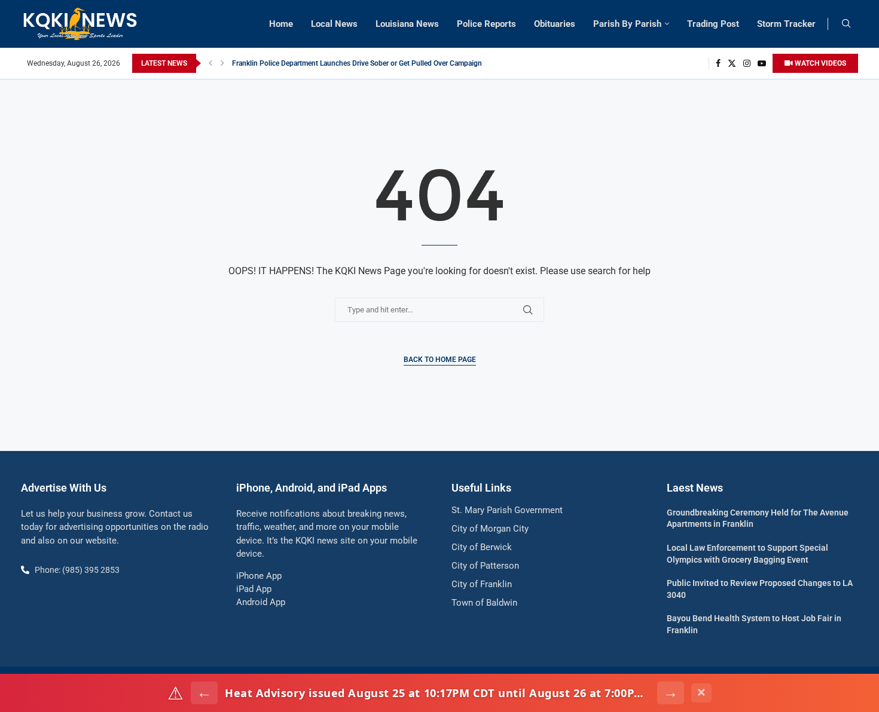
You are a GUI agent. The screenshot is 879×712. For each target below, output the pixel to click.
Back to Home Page (440, 359)
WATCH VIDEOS (819, 63)
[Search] (846, 24)
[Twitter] (732, 63)
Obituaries (554, 24)
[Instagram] (747, 63)
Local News (334, 24)
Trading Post (713, 24)
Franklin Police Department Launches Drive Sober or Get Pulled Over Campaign (357, 63)
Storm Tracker (786, 24)
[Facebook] (718, 63)
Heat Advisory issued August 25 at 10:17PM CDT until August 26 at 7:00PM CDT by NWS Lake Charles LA (437, 693)
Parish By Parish (627, 24)
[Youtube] (762, 63)
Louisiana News (407, 24)
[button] (210, 63)
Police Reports (486, 24)
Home (281, 24)
